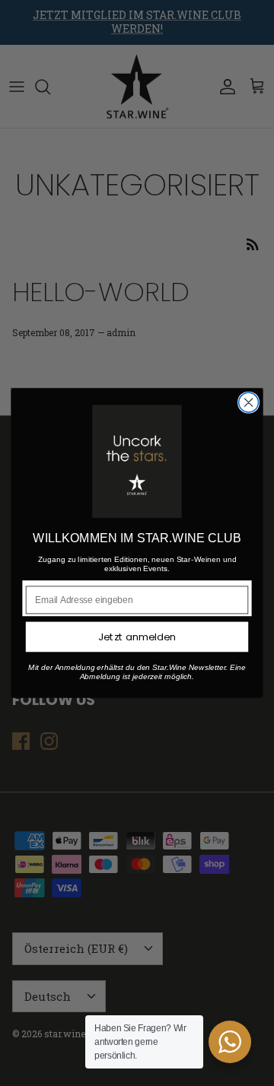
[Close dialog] (249, 402)
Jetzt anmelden (137, 636)
